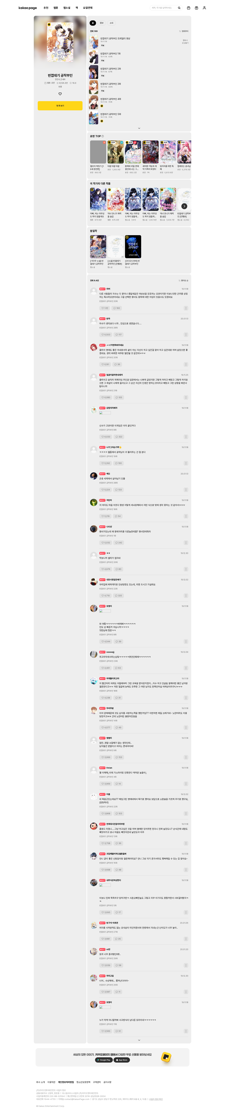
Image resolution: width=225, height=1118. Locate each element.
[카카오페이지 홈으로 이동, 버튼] (28, 8)
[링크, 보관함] (189, 8)
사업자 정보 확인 (156, 1099)
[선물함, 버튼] (196, 8)
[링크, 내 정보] (204, 8)
